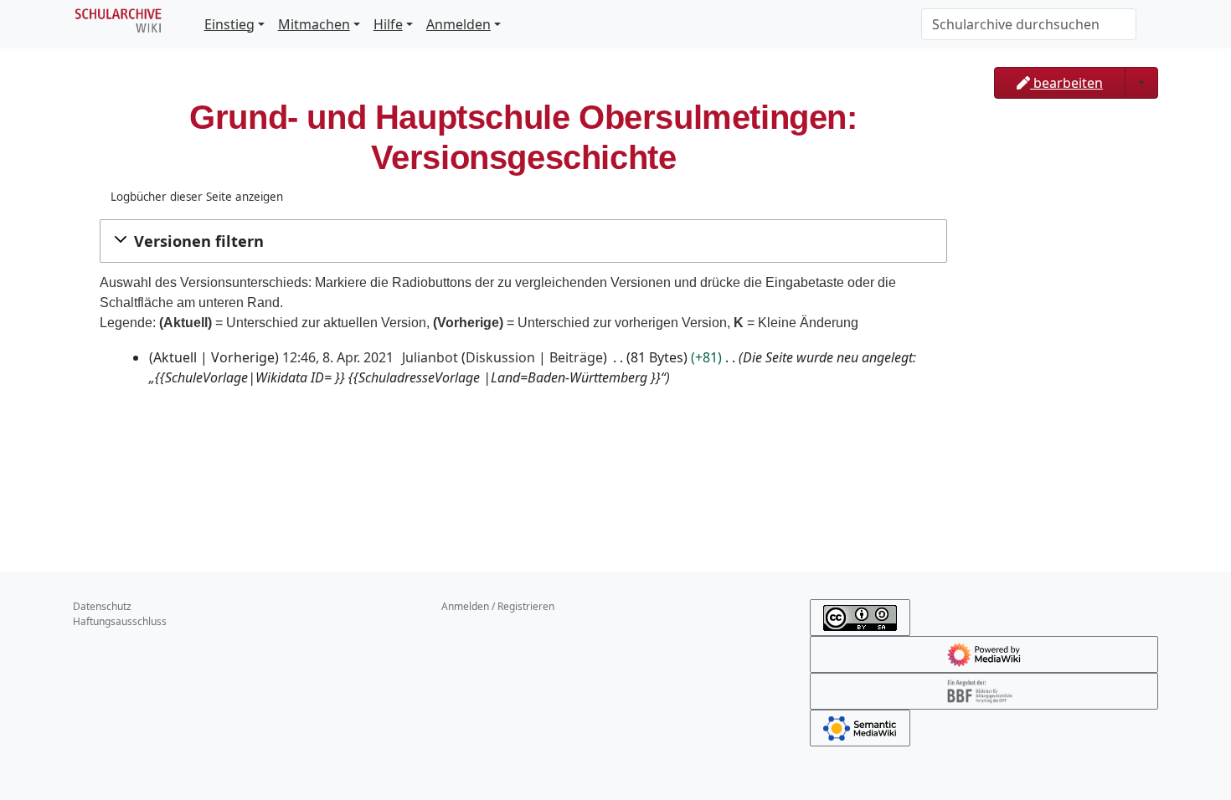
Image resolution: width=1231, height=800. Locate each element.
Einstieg (229, 24)
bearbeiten (1066, 83)
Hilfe (388, 24)
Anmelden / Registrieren (497, 606)
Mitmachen (314, 24)
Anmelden (458, 24)
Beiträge (576, 357)
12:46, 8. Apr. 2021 (338, 357)
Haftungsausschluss (120, 621)
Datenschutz (102, 606)
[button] (523, 241)
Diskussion (500, 357)
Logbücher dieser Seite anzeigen (197, 196)
